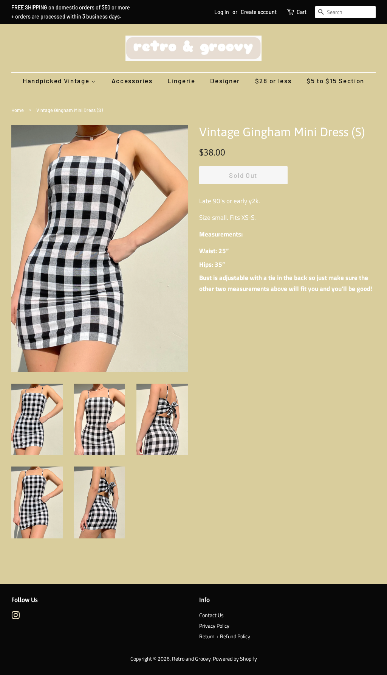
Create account (259, 12)
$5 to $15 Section (335, 80)
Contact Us (211, 615)
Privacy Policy (214, 626)
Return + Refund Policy (224, 636)
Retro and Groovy (191, 659)
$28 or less (273, 80)
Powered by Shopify (235, 659)
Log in (221, 12)
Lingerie (181, 80)
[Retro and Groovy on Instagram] (15, 617)
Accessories (132, 80)
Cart (302, 12)
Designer (225, 80)
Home (17, 110)
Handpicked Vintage (57, 80)
